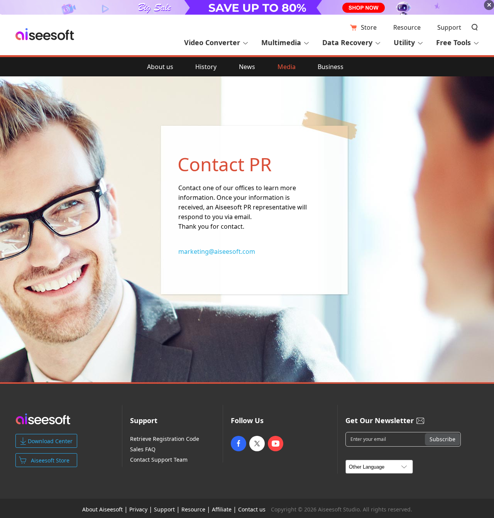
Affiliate (222, 509)
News (247, 66)
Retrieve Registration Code (164, 439)
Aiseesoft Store (50, 460)
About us (160, 66)
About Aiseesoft (102, 509)
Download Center (50, 441)
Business (330, 66)
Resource (407, 27)
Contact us (252, 509)
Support (449, 27)
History (206, 66)
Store (369, 27)
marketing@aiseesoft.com (216, 251)
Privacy (138, 509)
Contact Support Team (159, 460)
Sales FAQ (143, 449)
